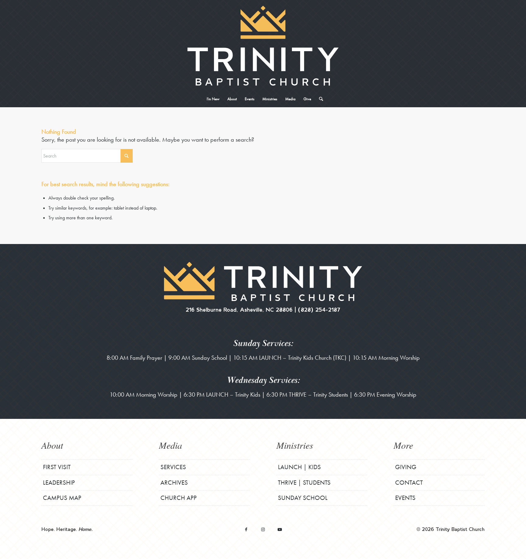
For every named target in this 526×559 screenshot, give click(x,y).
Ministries (294, 445)
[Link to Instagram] (262, 529)
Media (170, 445)
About (52, 445)
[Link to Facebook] (246, 529)
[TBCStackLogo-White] (262, 45)
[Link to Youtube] (279, 529)
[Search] (319, 99)
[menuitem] (213, 99)
